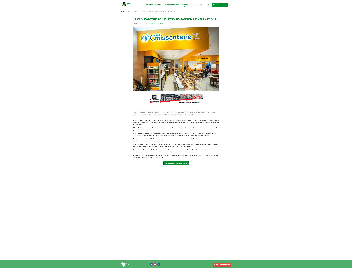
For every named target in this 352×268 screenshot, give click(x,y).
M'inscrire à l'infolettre (222, 264)
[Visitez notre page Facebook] (151, 264)
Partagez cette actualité (155, 23)
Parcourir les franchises (171, 4)
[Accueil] (133, 4)
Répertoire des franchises (153, 4)
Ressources (184, 4)
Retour (124, 11)
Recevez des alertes (220, 5)
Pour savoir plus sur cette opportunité (176, 163)
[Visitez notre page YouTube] (155, 264)
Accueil (130, 11)
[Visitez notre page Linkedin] (158, 264)
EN (230, 4)
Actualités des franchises (140, 11)
